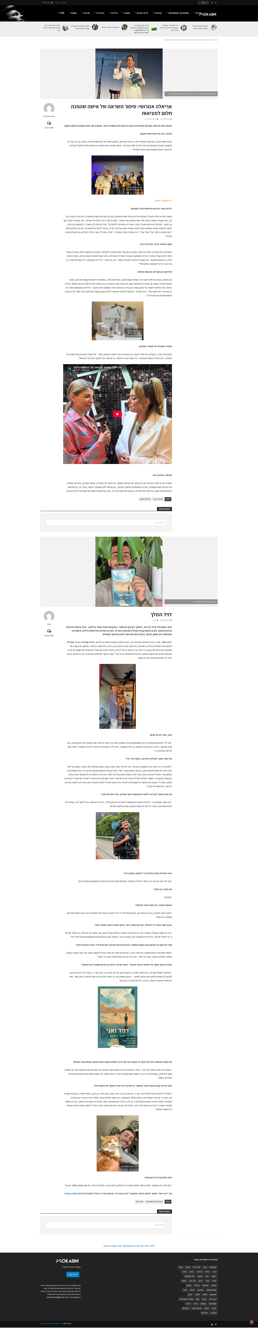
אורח (49, 624)
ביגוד (214, 1271)
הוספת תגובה (49, 127)
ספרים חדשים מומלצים (154, 1201)
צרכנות (158, 13)
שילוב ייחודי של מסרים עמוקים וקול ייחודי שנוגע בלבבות (129, 1245)
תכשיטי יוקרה (196, 1308)
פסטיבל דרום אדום (186, 1299)
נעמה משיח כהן (49, 116)
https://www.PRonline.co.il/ (51, 1323)
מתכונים (200, 1290)
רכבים (188, 1303)
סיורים (205, 1294)
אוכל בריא (196, 1267)
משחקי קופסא (211, 1290)
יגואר (207, 1281)
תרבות (86, 13)
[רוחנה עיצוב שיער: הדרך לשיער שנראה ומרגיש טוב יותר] (66, 28)
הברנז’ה (100, 13)
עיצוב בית (212, 1299)
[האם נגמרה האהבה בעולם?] (125, 27)
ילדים (201, 1281)
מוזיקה (214, 1285)
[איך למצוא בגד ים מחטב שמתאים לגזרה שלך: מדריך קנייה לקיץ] (184, 28)
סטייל (185, 1290)
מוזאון (184, 1281)
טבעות (200, 1276)
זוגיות (199, 13)
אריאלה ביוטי (158, 499)
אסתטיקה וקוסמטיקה (178, 13)
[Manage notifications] (252, 1322)
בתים (192, 1271)
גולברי (184, 1271)
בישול (207, 1271)
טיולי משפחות (189, 1276)
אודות (57, 2)
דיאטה (214, 1276)
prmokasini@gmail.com (57, 1297)
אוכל (205, 1267)
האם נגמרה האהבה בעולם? (110, 27)
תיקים (207, 1308)
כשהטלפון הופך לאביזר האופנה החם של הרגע (200, 27)
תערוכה (213, 1313)
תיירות (114, 13)
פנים (197, 1299)
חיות (207, 1276)
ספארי (197, 1294)
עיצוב (190, 1294)
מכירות (196, 1285)
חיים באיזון (142, 13)
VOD (61, 13)
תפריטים (205, 1313)
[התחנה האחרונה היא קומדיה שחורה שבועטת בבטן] (95, 27)
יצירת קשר (73, 1274)
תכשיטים (185, 1308)
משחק (189, 1285)
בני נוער (199, 1271)
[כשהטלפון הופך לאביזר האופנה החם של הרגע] (213, 27)
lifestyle (213, 1267)
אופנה (127, 13)
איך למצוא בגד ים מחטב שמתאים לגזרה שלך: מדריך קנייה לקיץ (169, 27)
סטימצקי (213, 1294)
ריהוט (196, 1303)
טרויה (214, 1281)
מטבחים (205, 1285)
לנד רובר (192, 1281)
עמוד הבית (214, 40)
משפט (74, 13)
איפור (181, 1267)
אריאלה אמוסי (145, 499)
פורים (204, 1299)
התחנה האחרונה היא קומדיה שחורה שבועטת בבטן (80, 27)
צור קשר (63, 2)
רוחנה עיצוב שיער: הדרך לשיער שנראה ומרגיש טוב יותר (51, 27)
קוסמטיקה (212, 1303)
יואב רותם (139, 1201)
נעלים (192, 1290)
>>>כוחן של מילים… (162, 200)
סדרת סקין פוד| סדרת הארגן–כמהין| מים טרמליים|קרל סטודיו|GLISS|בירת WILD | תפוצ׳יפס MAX (140, 29)
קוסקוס (203, 1303)
